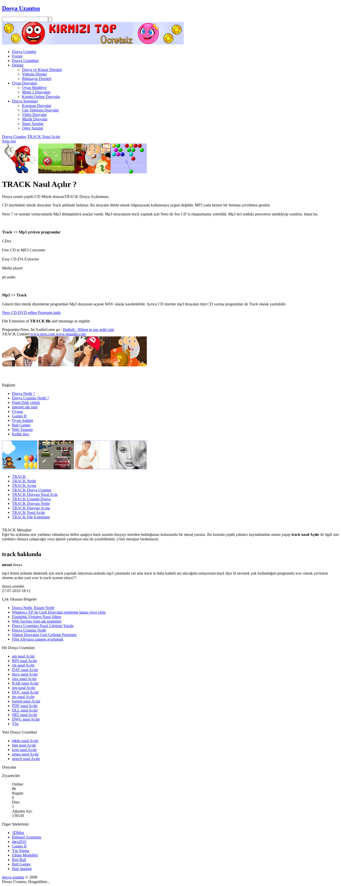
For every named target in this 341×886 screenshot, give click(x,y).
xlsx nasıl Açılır (24, 679)
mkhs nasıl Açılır (25, 741)
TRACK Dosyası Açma (31, 508)
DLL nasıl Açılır (25, 710)
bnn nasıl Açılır (24, 745)
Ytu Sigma (20, 851)
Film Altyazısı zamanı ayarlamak (37, 639)
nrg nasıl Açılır (23, 688)
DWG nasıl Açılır (26, 719)
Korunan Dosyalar (36, 105)
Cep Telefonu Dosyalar (40, 110)
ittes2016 (19, 842)
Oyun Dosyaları (24, 83)
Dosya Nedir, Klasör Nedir (33, 608)
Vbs (15, 724)
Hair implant (22, 869)
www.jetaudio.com (70, 334)
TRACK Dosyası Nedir (31, 503)
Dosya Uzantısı (14, 136)
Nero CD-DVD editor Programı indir (31, 312)
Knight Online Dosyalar (41, 96)
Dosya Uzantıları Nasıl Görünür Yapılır (43, 626)
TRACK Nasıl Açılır (43, 136)
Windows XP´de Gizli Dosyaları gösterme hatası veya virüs (59, 612)
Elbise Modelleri (25, 855)
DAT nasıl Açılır (25, 670)
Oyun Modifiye (34, 87)
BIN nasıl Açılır (24, 661)
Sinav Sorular (32, 123)
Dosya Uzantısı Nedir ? (30, 398)
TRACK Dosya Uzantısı (31, 490)
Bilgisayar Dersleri (36, 78)
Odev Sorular (32, 128)
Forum (17, 56)
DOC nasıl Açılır (25, 692)
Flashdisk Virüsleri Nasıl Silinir (36, 617)
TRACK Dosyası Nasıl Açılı (34, 494)
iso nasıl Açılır (23, 697)
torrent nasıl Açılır (26, 701)
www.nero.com (42, 334)
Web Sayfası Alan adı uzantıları (36, 621)
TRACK (19, 476)
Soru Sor (9, 141)
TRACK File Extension (31, 517)
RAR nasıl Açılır (25, 683)
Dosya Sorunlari (25, 101)
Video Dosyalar (34, 114)
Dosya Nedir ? (23, 393)
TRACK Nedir (24, 481)
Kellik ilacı (20, 434)
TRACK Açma (24, 485)
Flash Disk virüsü (26, 402)
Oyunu (17, 411)
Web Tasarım (22, 429)
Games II (19, 416)
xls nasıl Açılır (23, 665)
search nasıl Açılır (26, 759)
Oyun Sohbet (22, 420)
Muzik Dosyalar (34, 119)
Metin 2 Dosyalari (36, 92)
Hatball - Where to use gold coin (88, 329)
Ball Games (21, 425)
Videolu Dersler (34, 74)
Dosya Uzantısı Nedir (29, 630)
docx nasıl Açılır (25, 674)
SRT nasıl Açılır (24, 715)
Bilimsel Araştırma (26, 837)
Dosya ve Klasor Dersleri (42, 69)
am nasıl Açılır (23, 656)
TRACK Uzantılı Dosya (31, 499)
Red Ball (19, 860)
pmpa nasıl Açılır (25, 754)
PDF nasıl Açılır (24, 706)
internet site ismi (24, 407)
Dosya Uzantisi (24, 51)
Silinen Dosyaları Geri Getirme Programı (44, 635)
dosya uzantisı (13, 877)
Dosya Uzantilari (25, 60)
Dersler (17, 65)
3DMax (18, 833)
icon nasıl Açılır (24, 750)
